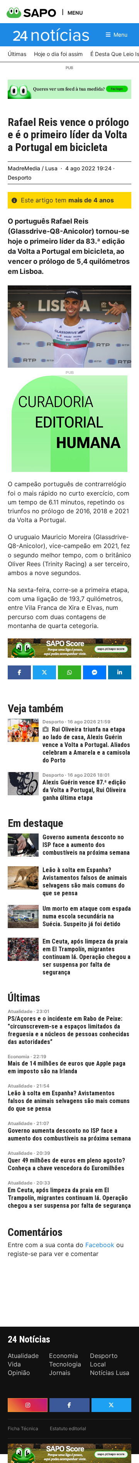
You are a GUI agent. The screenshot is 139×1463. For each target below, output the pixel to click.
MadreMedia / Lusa (33, 168)
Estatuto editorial (68, 1428)
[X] (111, 1405)
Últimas (24, 998)
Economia (18, 1056)
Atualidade (20, 1011)
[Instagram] (27, 1405)
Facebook (99, 1245)
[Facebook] (69, 1405)
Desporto (19, 177)
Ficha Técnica (23, 1428)
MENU (75, 12)
